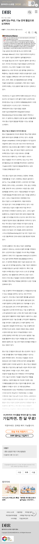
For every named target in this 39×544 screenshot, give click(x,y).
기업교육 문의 (23, 518)
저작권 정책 (28, 512)
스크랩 (32, 32)
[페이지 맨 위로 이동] (34, 514)
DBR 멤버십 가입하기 (19, 436)
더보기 (26, 32)
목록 (26, 472)
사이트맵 (13, 518)
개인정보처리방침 (11, 515)
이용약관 (19, 512)
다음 (33, 472)
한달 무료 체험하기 (19, 431)
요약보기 (36, 32)
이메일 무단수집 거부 (26, 515)
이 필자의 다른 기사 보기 (11, 455)
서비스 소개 (10, 512)
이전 (19, 472)
